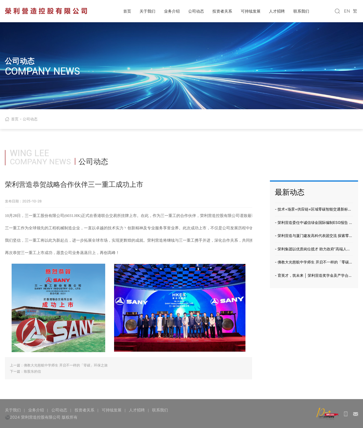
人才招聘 (277, 11)
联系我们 (301, 11)
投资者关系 (222, 11)
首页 (127, 11)
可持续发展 (251, 11)
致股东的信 (32, 371)
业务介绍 (172, 11)
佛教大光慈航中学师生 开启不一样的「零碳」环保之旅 (66, 365)
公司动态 (196, 11)
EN (347, 11)
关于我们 (147, 11)
